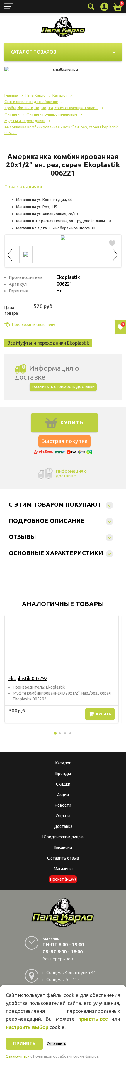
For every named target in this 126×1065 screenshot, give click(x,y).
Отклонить (56, 1044)
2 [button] (60, 733)
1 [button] (55, 733)
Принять (24, 1043)
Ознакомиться (18, 1056)
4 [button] (70, 733)
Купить (103, 714)
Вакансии (63, 847)
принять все (93, 1019)
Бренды (63, 773)
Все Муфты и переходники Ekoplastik (48, 343)
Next (115, 254)
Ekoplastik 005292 (27, 678)
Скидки (63, 784)
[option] (61, 669)
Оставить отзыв (63, 858)
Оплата (63, 815)
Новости (63, 805)
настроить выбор (27, 1027)
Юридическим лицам (63, 837)
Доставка (63, 826)
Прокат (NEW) (63, 879)
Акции (63, 794)
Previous (10, 254)
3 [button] (65, 733)
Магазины (63, 868)
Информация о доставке (71, 473)
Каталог (63, 763)
